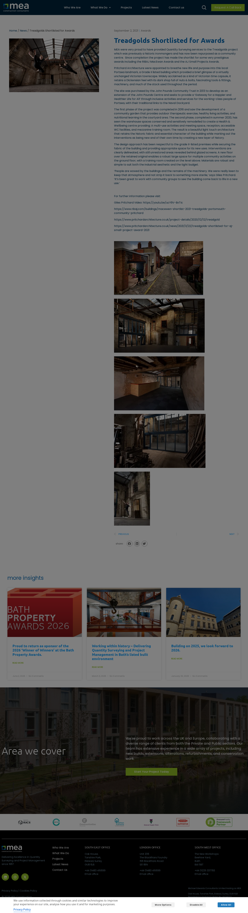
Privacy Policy (22, 909)
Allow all (226, 904)
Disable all (196, 904)
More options (163, 904)
